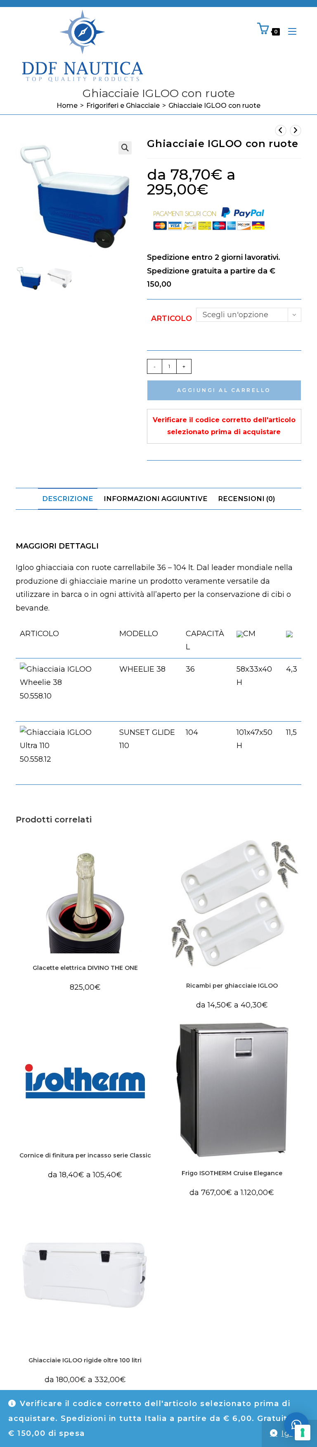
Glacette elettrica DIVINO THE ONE (85, 968)
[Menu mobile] (289, 31)
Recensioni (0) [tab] (246, 498)
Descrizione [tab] (67, 498)
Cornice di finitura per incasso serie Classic (85, 1155)
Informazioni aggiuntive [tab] (156, 498)
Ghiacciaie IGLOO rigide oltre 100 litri (85, 1360)
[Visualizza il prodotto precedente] (280, 130)
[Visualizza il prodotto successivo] (295, 130)
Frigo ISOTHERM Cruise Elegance (232, 1173)
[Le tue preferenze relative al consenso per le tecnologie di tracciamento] (302, 1432)
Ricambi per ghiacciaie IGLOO (232, 985)
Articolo (171, 318)
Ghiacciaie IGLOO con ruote (214, 105)
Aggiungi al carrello (224, 390)
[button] (125, 147)
